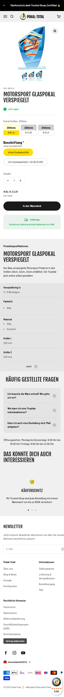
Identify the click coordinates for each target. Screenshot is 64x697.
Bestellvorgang (47, 584)
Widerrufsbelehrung (14, 618)
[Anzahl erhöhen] (20, 180)
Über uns (8, 568)
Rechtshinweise (12, 634)
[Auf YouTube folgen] (23, 653)
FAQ (41, 589)
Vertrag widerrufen (15, 641)
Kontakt (7, 580)
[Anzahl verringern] (8, 180)
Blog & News (10, 574)
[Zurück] (4, 5)
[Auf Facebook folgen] (5, 653)
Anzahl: (7, 173)
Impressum (9, 607)
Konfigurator (10, 586)
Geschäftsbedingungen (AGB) (16, 626)
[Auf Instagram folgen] (14, 653)
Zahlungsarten (46, 568)
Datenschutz (10, 613)
